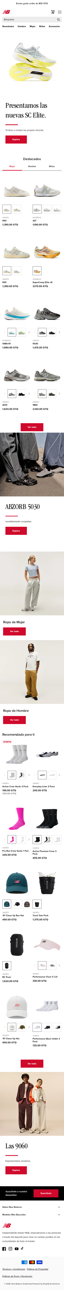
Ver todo (32, 427)
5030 (35, 343)
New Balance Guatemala (21, 1283)
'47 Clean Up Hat (10, 1038)
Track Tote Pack (40, 915)
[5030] (52, 332)
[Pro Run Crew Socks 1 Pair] (21, 839)
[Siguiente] (29, 332)
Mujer (32, 26)
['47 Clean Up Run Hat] (16, 904)
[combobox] (32, 19)
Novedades (8, 26)
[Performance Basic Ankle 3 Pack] (47, 1027)
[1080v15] (21, 332)
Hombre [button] (32, 166)
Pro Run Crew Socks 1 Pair (15, 851)
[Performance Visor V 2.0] (52, 965)
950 (4, 220)
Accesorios (54, 26)
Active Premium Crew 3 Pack (44, 852)
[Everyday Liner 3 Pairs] (52, 775)
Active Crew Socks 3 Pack (15, 786)
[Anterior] (4, 332)
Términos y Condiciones (13, 1269)
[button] (8, 26)
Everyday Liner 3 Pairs (44, 786)
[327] (47, 209)
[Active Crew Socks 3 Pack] (21, 775)
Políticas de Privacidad (37, 1269)
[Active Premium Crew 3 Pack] (47, 839)
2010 (4, 405)
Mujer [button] (12, 166)
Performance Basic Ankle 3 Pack (46, 1040)
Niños (42, 26)
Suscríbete (46, 1193)
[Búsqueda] (59, 19)
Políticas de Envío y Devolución (17, 1276)
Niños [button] (52, 166)
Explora (16, 139)
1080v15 (6, 343)
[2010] (21, 393)
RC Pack (6, 977)
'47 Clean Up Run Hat (13, 915)
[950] (16, 209)
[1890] (52, 393)
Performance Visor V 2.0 (45, 977)
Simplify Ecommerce (51, 1283)
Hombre (22, 26)
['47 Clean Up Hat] (21, 1027)
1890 (35, 405)
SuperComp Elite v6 (43, 282)
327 (34, 220)
